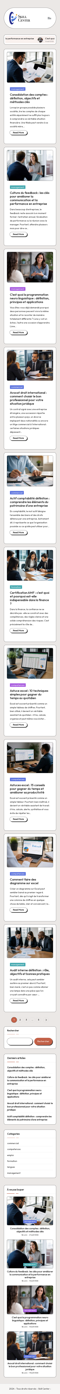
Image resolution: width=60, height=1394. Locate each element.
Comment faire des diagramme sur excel (24, 881)
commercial (17, 387)
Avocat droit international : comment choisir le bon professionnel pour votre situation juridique (28, 398)
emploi (10, 1155)
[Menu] (49, 18)
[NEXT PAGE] (46, 1020)
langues (11, 1167)
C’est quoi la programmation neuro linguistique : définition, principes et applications (29, 298)
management (17, 89)
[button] (46, 1020)
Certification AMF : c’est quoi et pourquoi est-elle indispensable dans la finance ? (29, 598)
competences (17, 685)
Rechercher (13, 1030)
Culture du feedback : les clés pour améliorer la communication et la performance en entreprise (29, 198)
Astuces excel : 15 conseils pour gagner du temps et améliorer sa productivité (27, 788)
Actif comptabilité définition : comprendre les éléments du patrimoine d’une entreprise (30, 501)
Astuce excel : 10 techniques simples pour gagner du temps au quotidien (29, 694)
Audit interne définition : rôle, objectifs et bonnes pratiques (30, 972)
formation (16, 587)
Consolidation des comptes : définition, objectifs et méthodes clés (29, 98)
